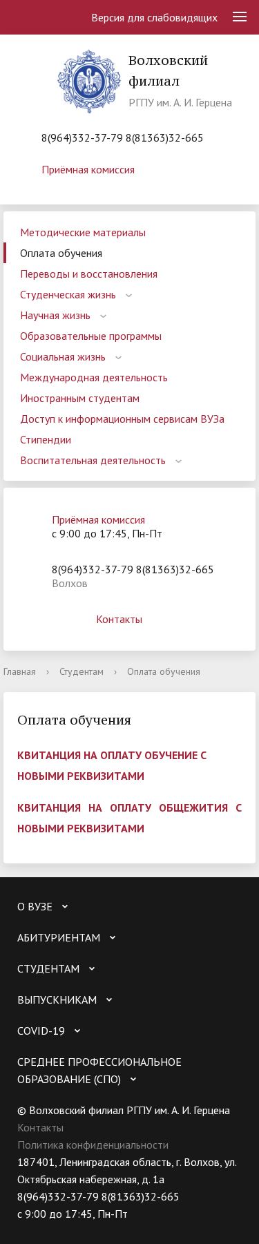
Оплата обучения (61, 253)
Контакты (119, 619)
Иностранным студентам (80, 398)
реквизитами (105, 828)
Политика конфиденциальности (93, 1144)
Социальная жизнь (63, 356)
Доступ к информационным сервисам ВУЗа (122, 418)
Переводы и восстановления (88, 273)
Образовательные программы (91, 336)
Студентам (81, 671)
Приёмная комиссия (88, 169)
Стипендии (45, 439)
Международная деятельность (94, 377)
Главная (19, 671)
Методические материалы (83, 232)
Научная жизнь (55, 315)
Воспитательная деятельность (93, 460)
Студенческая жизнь (68, 294)
